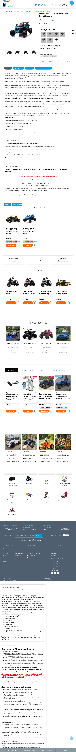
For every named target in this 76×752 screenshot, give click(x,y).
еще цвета (19, 241)
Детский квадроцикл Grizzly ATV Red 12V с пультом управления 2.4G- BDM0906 (46, 344)
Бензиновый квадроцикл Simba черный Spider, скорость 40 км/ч (30, 344)
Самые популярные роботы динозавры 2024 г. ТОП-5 (63, 455)
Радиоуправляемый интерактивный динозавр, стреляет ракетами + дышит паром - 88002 (29, 396)
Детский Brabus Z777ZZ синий (63, 344)
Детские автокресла (32, 549)
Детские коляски (31, 551)
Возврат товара (18, 555)
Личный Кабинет (55, 549)
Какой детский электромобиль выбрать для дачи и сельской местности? (29, 455)
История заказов (55, 551)
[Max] (36, 5)
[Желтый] (24, 241)
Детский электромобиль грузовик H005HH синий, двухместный (63, 395)
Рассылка (53, 555)
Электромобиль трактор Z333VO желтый (61, 293)
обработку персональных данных (32, 540)
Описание (8, 68)
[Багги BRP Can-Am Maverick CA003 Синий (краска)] (21, 29)
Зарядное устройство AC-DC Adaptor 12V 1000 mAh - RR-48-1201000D (12, 396)
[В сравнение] (18, 245)
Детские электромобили (33, 553)
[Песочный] (57, 407)
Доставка (49, 5)
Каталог (11, 5)
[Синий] (7, 241)
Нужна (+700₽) (51, 48)
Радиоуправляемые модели (34, 557)
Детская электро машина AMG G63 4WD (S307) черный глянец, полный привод (45, 396)
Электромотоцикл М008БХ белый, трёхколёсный (45, 293)
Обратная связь (18, 553)
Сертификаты (6, 557)
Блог (38, 431)
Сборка (42, 48)
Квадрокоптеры (31, 555)
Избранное (57, 5)
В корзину (11, 245)
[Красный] (11, 241)
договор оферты (32, 539)
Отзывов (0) (29, 68)
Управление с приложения (49, 56)
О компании (54, 1)
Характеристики (18, 68)
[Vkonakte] (64, 535)
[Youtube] (68, 535)
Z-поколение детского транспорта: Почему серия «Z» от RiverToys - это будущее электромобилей (13, 455)
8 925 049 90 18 (56, 566)
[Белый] (40, 407)
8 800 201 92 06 (56, 564)
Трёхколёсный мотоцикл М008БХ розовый (29, 293)
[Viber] (58, 573)
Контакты (46, 1)
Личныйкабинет (64, 5)
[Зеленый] (9, 241)
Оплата (66, 1)
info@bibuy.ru (55, 568)
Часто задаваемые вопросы (43, 68)
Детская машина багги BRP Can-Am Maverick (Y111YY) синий (29, 230)
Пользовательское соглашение (7, 560)
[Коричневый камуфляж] (16, 241)
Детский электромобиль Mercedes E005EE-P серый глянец (13, 344)
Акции (16, 560)
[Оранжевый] (14, 241)
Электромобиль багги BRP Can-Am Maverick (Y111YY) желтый (12, 230)
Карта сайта (18, 557)
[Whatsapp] (42, 5)
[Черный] (47, 407)
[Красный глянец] (43, 407)
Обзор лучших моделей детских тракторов (46, 455)
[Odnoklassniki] (66, 535)
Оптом (61, 1)
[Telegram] (39, 5)
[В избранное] (17, 245)
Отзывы (17, 551)
